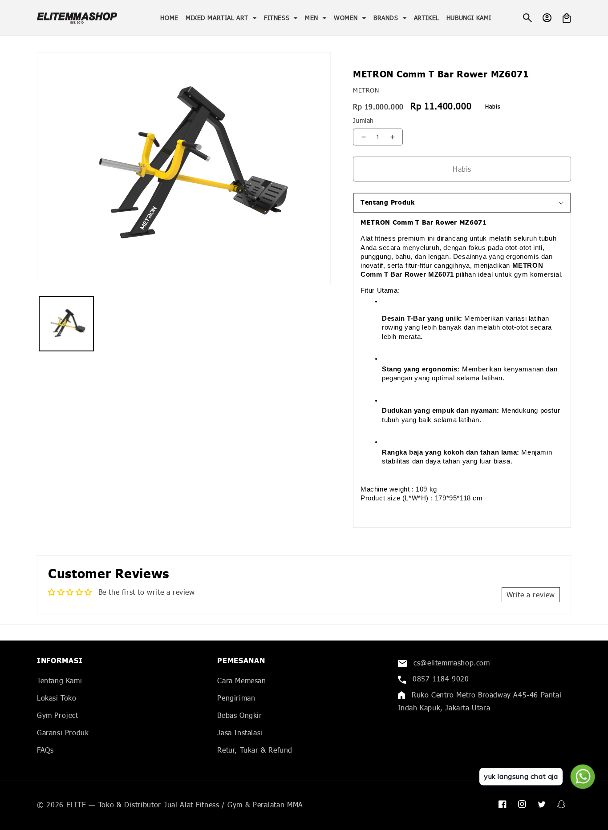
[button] (221, 18)
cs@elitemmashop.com (450, 662)
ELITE (76, 804)
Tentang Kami (59, 680)
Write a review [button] (531, 594)
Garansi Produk (63, 732)
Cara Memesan (241, 680)
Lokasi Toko (57, 697)
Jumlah (363, 120)
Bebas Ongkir (239, 715)
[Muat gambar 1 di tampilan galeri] (66, 324)
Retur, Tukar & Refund (254, 749)
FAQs (45, 749)
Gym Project (57, 715)
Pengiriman (236, 697)
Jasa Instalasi (239, 732)
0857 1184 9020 (439, 678)
